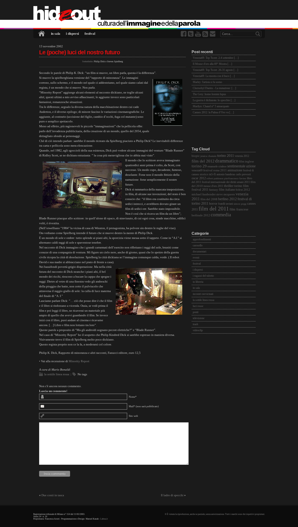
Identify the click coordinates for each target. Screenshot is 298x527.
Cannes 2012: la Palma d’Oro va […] (213, 112)
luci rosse (198, 306)
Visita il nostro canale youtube (198, 34)
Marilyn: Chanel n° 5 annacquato (211, 106)
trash (195, 324)
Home (42, 33)
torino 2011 (225, 155)
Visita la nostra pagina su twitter (191, 34)
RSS (205, 34)
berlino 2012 (227, 199)
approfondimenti (202, 239)
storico (204, 174)
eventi (196, 257)
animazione (234, 170)
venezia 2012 (242, 156)
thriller (229, 186)
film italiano (227, 189)
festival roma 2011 (215, 170)
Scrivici (213, 34)
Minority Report (79, 361)
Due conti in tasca (52, 495)
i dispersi (72, 33)
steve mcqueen (225, 194)
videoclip (198, 330)
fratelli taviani (225, 203)
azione (251, 166)
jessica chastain (208, 156)
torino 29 (199, 166)
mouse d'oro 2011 (213, 186)
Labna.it (104, 519)
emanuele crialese (217, 166)
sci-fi (212, 174)
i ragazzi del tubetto (203, 275)
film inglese (246, 161)
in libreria (198, 281)
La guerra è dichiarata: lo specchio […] (214, 100)
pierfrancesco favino (235, 178)
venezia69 (197, 170)
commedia (221, 214)
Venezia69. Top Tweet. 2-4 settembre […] (216, 57)
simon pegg (240, 204)
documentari (199, 251)
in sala (56, 33)
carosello (198, 245)
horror (213, 203)
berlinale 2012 (201, 215)
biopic (196, 156)
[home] (149, 14)
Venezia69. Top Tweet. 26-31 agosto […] (215, 70)
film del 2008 (208, 199)
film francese (239, 209)
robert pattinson (215, 178)
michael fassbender (204, 194)
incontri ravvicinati (203, 294)
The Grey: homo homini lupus (209, 94)
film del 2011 (214, 209)
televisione (198, 318)
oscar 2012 (199, 178)
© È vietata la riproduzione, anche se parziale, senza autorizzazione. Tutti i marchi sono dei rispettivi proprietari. (215, 514)
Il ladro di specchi (172, 495)
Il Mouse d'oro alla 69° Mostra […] (212, 63)
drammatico (226, 161)
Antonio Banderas (226, 174)
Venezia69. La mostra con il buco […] (214, 76)
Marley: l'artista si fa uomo (207, 82)
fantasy (213, 189)
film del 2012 (203, 161)
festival (90, 33)
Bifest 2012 (243, 189)
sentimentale (236, 166)
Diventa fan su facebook (184, 34)
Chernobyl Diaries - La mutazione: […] (214, 88)
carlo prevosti (243, 174)
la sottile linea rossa (56, 374)
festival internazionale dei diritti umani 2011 (226, 182)
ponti (195, 312)
